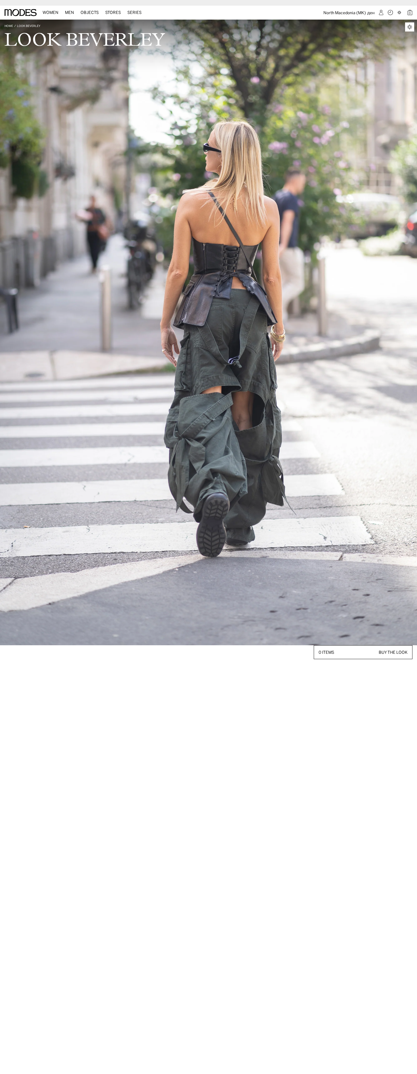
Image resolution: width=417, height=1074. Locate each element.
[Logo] (21, 13)
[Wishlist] (400, 12)
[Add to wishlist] (409, 26)
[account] (381, 12)
